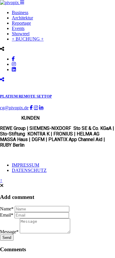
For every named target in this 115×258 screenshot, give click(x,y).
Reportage (21, 23)
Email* (6, 214)
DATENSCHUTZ (29, 170)
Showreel (20, 33)
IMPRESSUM (25, 164)
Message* (9, 231)
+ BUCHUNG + (28, 38)
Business (20, 12)
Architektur (22, 17)
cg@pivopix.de (14, 107)
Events (18, 28)
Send (6, 237)
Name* (7, 208)
